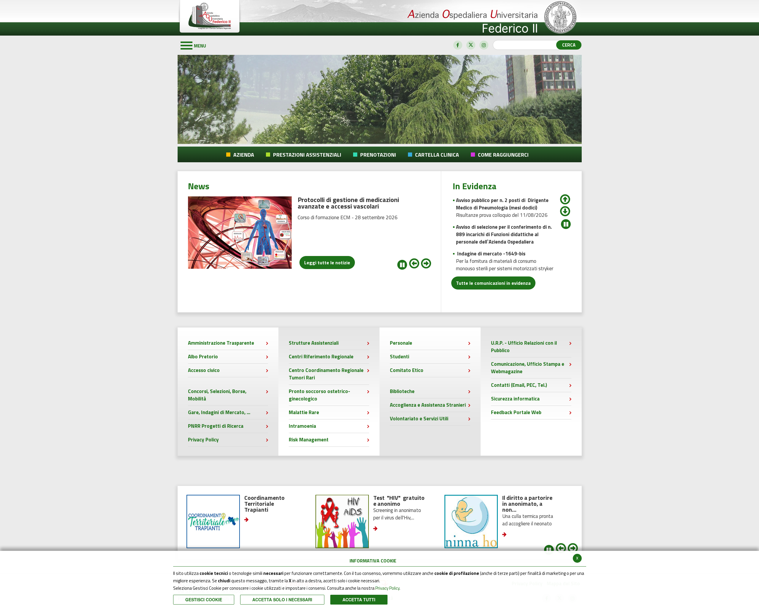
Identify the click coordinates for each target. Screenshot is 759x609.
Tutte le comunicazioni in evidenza (493, 283)
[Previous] (565, 196)
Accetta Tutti (358, 599)
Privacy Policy (387, 588)
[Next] (565, 208)
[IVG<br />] (544, 521)
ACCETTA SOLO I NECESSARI (282, 599)
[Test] (286, 521)
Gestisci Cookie (203, 599)
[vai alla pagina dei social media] (457, 45)
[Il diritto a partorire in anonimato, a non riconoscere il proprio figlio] (415, 521)
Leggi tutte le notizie (327, 262)
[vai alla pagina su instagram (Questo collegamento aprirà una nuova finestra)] (483, 45)
